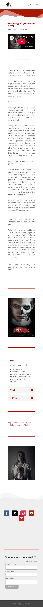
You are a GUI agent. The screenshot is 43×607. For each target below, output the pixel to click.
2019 (22, 29)
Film (22, 422)
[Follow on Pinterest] (21, 518)
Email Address (11, 564)
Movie (27, 29)
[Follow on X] (15, 513)
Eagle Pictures (13, 422)
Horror (28, 422)
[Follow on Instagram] (23, 513)
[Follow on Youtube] (31, 513)
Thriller (27, 425)
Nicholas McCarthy (15, 425)
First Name (9, 571)
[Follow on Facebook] (6, 513)
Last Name (9, 578)
